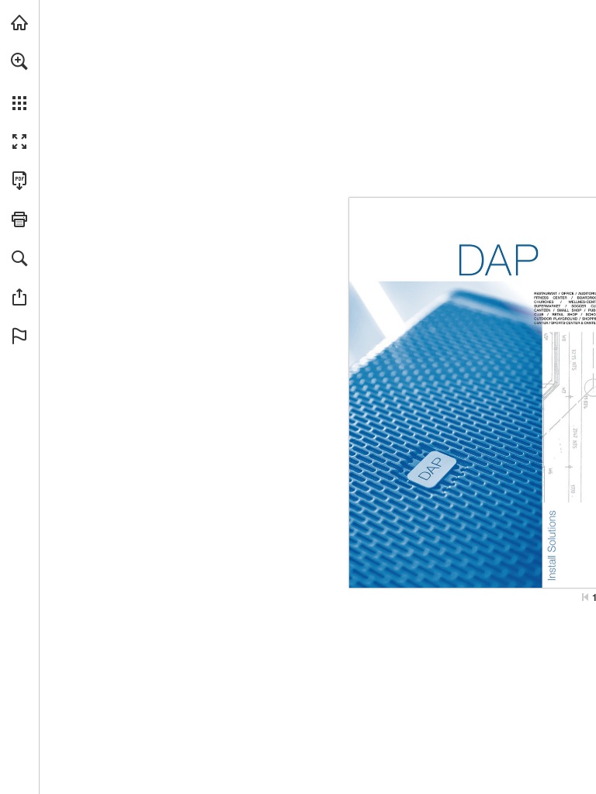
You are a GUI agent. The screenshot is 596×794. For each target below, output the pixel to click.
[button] (19, 61)
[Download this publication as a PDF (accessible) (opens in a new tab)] (19, 180)
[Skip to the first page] (585, 597)
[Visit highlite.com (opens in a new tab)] (19, 22)
